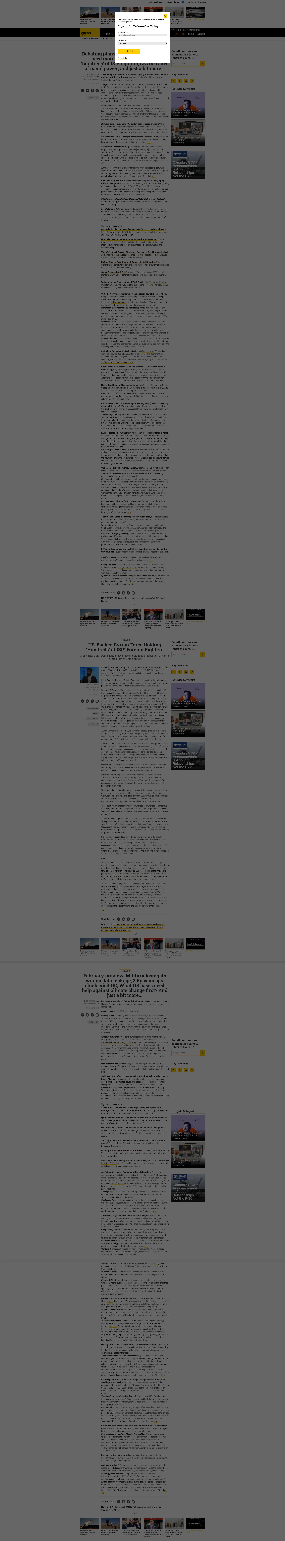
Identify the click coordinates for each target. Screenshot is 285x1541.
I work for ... (122, 40)
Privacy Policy (123, 58)
